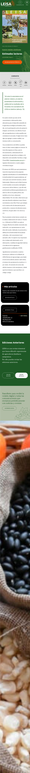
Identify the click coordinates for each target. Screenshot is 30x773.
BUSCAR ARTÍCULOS (21, 375)
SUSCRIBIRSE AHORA (9, 408)
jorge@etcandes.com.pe (17, 160)
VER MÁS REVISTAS (8, 375)
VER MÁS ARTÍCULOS (9, 297)
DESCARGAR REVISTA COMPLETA (12, 62)
